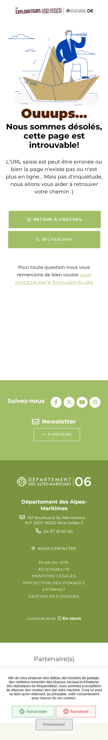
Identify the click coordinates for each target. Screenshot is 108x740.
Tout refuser (79, 712)
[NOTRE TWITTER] (69, 402)
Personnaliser (54, 724)
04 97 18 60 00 (58, 531)
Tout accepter (36, 712)
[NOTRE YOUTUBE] (82, 402)
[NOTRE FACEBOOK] (56, 402)
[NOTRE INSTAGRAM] (95, 402)
